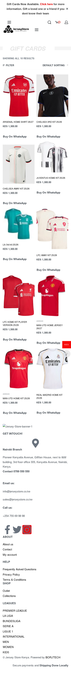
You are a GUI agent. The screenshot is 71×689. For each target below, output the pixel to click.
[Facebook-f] (7, 529)
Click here (46, 4)
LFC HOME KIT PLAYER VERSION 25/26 (15, 323)
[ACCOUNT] (66, 22)
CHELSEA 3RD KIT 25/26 (49, 121)
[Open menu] (9, 22)
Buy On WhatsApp (15, 136)
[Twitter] (17, 529)
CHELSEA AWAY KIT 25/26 (16, 188)
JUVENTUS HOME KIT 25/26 (50, 177)
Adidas (39, 321)
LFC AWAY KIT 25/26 (46, 255)
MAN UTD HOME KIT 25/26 (16, 398)
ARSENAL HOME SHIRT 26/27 (18, 121)
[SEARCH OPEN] (49, 22)
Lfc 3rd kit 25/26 (10, 244)
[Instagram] (26, 529)
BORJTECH (53, 657)
